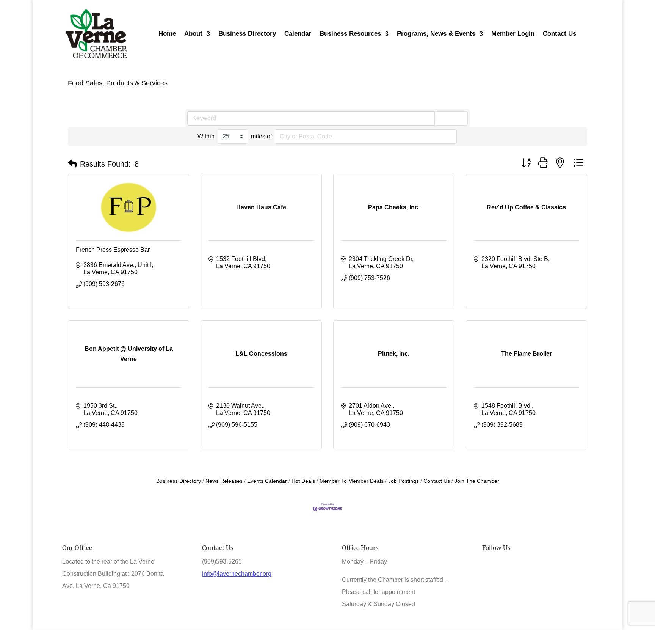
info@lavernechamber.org (236, 573)
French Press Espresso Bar (113, 250)
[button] (72, 164)
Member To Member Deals (352, 481)
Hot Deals (303, 481)
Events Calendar (267, 481)
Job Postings (403, 481)
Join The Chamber (476, 481)
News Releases (224, 481)
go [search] (454, 118)
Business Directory (178, 481)
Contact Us (436, 481)
